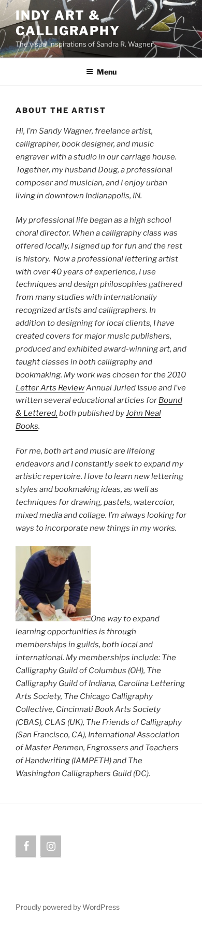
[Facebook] (26, 846)
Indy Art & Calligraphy (68, 23)
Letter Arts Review (50, 387)
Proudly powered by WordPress (68, 906)
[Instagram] (50, 846)
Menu (107, 71)
